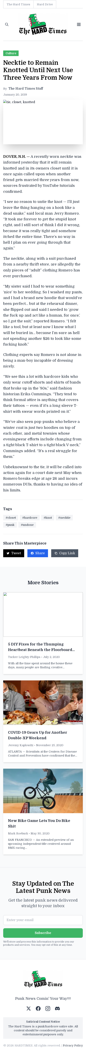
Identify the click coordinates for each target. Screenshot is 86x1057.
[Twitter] (28, 1008)
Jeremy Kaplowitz (20, 745)
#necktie (64, 517)
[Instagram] (47, 1008)
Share (40, 553)
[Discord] (57, 1008)
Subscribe (43, 933)
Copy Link (67, 553)
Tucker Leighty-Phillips (24, 657)
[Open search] (6, 24)
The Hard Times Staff (25, 88)
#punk (10, 524)
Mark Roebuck (18, 833)
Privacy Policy (73, 1045)
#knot (48, 517)
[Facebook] (38, 1008)
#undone (27, 524)
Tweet (16, 553)
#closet (11, 517)
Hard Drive (45, 4)
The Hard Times (18, 4)
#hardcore (29, 517)
